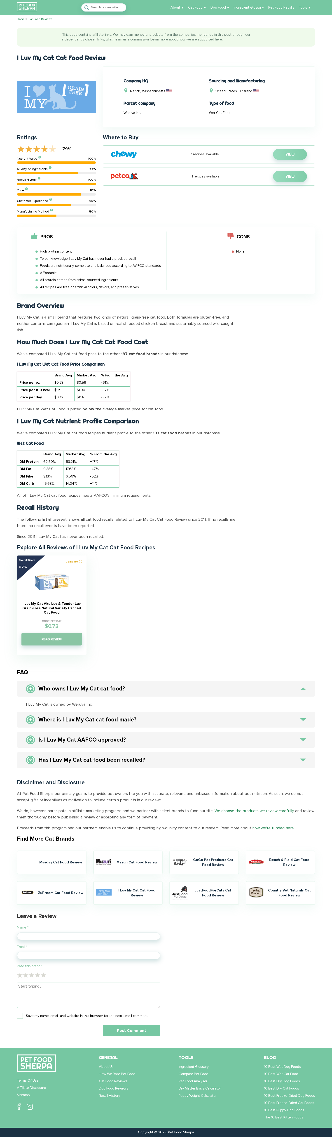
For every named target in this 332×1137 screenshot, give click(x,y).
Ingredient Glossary (249, 7)
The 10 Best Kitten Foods (283, 1117)
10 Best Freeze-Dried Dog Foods (289, 1095)
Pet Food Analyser (193, 1081)
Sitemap (23, 1095)
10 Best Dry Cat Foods (281, 1088)
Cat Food (195, 7)
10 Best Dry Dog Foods (282, 1081)
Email (22, 947)
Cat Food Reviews (113, 1081)
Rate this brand (29, 966)
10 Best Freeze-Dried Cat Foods (289, 1103)
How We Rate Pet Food (117, 1074)
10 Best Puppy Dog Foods (284, 1110)
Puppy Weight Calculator (198, 1095)
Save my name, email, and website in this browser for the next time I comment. (87, 1016)
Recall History (109, 1095)
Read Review (52, 639)
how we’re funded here (273, 827)
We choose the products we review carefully (254, 810)
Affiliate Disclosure (31, 1087)
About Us (106, 1066)
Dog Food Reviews (113, 1088)
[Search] (85, 7)
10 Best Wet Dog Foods (282, 1066)
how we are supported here (200, 39)
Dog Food (218, 7)
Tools (303, 7)
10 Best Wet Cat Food (281, 1074)
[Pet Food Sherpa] (27, 7)
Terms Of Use (28, 1080)
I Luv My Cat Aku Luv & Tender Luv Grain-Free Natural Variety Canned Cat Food (51, 608)
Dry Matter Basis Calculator (200, 1088)
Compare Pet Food (193, 1074)
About (175, 7)
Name (22, 927)
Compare (71, 561)
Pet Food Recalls (281, 7)
